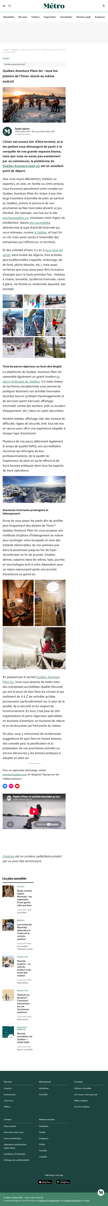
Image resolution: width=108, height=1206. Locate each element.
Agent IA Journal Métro (25, 1049)
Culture (35, 16)
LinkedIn (43, 1156)
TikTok (42, 1144)
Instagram (44, 1138)
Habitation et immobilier (22, 1028)
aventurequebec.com (15, 774)
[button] (3, 6)
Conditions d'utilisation (72, 1200)
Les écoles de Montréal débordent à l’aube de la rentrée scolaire (24, 932)
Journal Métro (22, 912)
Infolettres (44, 1088)
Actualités (8, 16)
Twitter (42, 1132)
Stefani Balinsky (22, 982)
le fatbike (40, 232)
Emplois (8, 1088)
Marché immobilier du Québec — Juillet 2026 (24, 1038)
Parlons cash (84, 16)
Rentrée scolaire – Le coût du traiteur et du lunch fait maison (24, 968)
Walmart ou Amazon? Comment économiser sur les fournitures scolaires (23, 1003)
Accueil (6, 49)
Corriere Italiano (82, 1106)
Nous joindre (10, 1126)
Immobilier (66, 16)
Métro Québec (81, 1100)
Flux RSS (43, 1094)
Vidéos (7, 1106)
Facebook (43, 1126)
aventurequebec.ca (15, 217)
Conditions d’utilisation (15, 1153)
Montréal (21, 920)
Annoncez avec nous (13, 1132)
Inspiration (50, 16)
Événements (10, 1094)
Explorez (100, 16)
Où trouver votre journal (85, 1094)
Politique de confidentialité (16, 1159)
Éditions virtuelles (82, 1088)
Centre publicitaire (12, 1138)
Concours (8, 1100)
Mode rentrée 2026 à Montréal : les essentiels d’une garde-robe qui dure (24, 898)
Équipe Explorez (22, 128)
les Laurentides (40, 222)
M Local (22, 16)
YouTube (43, 1150)
